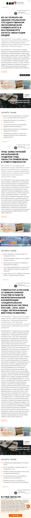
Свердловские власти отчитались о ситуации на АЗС (14, 121)
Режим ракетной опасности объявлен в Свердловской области (15, 130)
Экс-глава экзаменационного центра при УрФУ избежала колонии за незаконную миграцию (16, 269)
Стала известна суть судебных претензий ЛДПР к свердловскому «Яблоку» (16, 274)
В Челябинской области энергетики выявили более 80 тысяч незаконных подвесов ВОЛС (14, 135)
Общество (4, 71)
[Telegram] (25, 75)
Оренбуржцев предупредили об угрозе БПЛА (15, 463)
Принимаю (15, 515)
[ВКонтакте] (20, 75)
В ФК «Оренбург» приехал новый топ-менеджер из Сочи (15, 255)
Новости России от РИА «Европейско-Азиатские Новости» (11, 3)
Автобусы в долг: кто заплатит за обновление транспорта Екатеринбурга (16, 481)
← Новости (4, 7)
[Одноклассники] (23, 75)
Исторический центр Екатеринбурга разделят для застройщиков (14, 125)
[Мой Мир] (27, 75)
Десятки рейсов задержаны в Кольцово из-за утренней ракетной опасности (16, 116)
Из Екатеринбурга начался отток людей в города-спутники (16, 259)
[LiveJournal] (29, 75)
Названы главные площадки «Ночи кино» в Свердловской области (16, 472)
